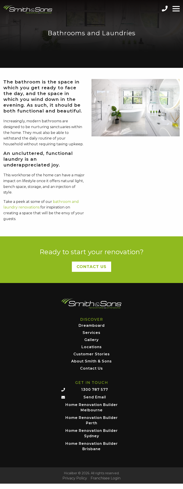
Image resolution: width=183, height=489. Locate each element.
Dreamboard (92, 326)
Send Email (94, 397)
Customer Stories (91, 354)
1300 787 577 (94, 389)
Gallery (91, 340)
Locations (91, 347)
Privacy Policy (74, 478)
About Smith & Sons (91, 361)
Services (91, 333)
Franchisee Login (106, 478)
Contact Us (91, 266)
